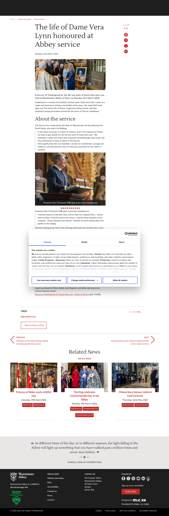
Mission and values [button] (55, 478)
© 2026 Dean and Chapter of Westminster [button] (26, 511)
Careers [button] (51, 500)
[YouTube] (138, 478)
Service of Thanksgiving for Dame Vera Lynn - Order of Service (62, 295)
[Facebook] (123, 478)
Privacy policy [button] (110, 511)
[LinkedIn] (143, 478)
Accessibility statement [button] (148, 511)
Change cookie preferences (83, 280)
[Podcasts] (148, 479)
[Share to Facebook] (126, 35)
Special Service (28, 316)
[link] (139, 500)
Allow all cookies (120, 280)
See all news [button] (84, 358)
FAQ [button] (49, 482)
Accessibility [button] (53, 487)
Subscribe (130, 491)
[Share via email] (126, 51)
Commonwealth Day (91, 409)
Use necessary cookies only (49, 280)
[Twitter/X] (128, 478)
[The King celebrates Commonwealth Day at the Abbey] (84, 377)
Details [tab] (85, 242)
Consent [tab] (47, 242)
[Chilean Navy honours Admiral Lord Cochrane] (135, 377)
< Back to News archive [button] (34, 325)
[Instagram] (133, 478)
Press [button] (49, 495)
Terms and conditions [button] (127, 511)
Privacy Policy (90, 269)
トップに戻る (135, 312)
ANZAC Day (27, 405)
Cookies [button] (99, 511)
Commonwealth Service (84, 415)
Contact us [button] (52, 491)
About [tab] (121, 242)
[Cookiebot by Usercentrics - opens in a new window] (126, 234)
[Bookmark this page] (126, 46)
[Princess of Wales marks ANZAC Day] (33, 377)
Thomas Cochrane (141, 405)
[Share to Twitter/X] (126, 40)
